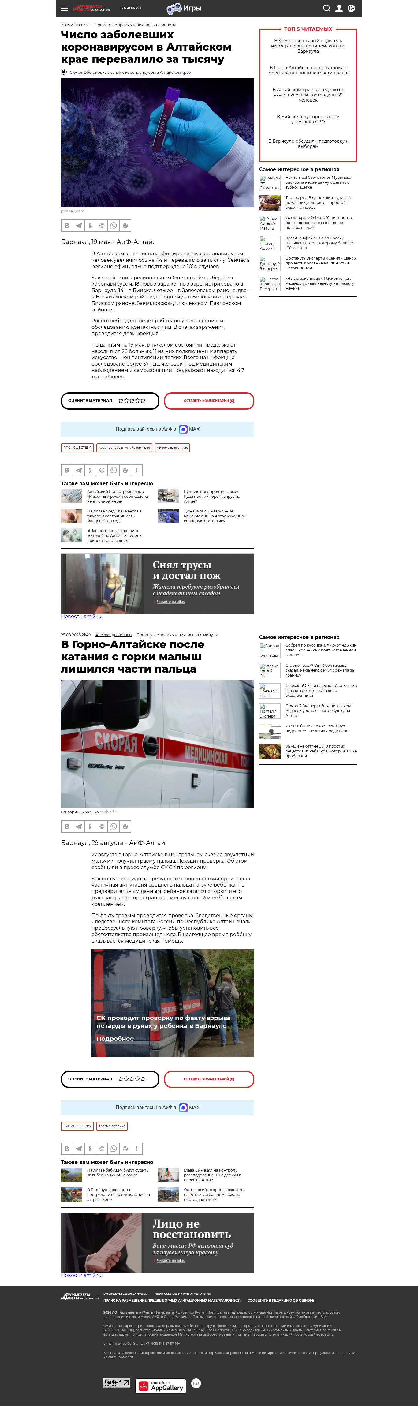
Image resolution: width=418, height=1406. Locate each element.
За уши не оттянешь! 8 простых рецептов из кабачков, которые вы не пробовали (321, 751)
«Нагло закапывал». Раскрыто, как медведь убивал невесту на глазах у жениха (320, 283)
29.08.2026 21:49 (76, 634)
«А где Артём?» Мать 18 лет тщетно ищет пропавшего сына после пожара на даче (319, 223)
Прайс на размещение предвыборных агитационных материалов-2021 (172, 1301)
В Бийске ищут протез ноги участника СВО (308, 119)
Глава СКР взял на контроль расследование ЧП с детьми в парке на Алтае (212, 1175)
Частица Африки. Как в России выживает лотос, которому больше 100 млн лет (319, 243)
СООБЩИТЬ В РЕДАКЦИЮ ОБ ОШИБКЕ (281, 1301)
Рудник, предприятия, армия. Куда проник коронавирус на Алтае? (212, 496)
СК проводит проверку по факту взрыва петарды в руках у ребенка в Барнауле (163, 1021)
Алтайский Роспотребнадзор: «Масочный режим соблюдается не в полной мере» (118, 496)
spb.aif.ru (110, 812)
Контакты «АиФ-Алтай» (125, 1294)
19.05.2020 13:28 (75, 25)
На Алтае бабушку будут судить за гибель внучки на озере (117, 1172)
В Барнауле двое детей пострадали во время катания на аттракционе (118, 1194)
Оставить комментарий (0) (209, 401)
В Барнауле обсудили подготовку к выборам (308, 144)
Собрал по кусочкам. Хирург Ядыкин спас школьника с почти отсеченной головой (321, 650)
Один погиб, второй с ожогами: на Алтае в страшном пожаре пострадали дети (214, 1194)
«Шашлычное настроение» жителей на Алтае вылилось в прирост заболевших (115, 535)
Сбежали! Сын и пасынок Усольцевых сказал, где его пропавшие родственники (321, 690)
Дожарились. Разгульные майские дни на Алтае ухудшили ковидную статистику (215, 516)
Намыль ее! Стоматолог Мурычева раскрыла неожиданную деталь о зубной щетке (318, 182)
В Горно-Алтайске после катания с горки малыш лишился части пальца (308, 70)
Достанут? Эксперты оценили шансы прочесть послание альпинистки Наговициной (321, 263)
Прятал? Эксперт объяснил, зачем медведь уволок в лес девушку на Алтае (318, 710)
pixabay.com (72, 211)
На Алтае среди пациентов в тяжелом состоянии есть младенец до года (114, 516)
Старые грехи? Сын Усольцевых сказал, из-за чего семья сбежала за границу (320, 670)
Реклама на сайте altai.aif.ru (183, 1294)
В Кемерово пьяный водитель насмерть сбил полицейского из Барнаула (308, 46)
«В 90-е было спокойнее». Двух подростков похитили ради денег (318, 728)
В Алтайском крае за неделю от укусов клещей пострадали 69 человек (308, 95)
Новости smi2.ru (81, 616)
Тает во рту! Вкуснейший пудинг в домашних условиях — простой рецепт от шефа (318, 202)
